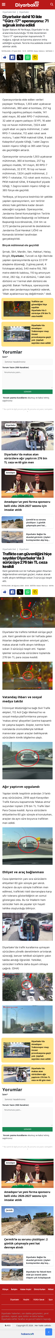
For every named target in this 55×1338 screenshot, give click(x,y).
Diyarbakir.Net (9, 12)
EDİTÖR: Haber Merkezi (39, 586)
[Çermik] (27, 1220)
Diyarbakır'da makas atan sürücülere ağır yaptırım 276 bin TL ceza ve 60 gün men (25, 458)
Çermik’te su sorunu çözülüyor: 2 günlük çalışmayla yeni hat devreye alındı (36, 522)
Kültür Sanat (39, 1299)
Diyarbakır (24, 12)
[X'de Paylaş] (20, 57)
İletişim (14, 1289)
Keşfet (26, 1299)
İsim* (5, 357)
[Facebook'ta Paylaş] (12, 57)
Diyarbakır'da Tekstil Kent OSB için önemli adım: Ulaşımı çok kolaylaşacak (38, 1274)
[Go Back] (48, 1332)
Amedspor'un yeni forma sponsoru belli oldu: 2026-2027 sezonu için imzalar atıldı (27, 506)
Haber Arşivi (25, 1289)
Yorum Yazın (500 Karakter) (15, 367)
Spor (51, 1299)
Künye (5, 1289)
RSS (8, 1325)
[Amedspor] (27, 483)
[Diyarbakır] (27, 435)
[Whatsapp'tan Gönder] (28, 57)
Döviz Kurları (39, 1289)
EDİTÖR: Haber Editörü (36, 51)
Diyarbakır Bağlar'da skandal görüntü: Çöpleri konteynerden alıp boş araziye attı (38, 537)
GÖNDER (27, 391)
